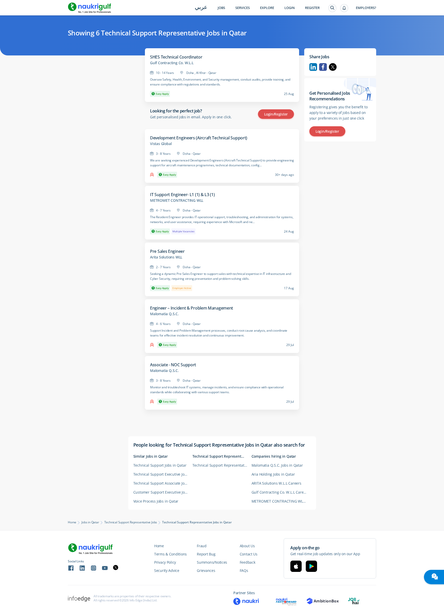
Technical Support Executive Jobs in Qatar (162, 474)
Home (72, 522)
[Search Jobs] (332, 8)
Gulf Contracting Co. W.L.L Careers (280, 492)
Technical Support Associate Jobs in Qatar (162, 483)
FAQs (244, 570)
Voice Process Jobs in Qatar (156, 501)
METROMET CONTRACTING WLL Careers (281, 501)
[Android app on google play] (311, 566)
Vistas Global (161, 143)
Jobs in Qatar (90, 522)
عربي (201, 7)
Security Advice (166, 570)
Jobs (221, 8)
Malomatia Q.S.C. (164, 314)
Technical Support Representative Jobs (130, 522)
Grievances (206, 570)
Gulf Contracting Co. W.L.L (171, 63)
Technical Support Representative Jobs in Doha (222, 465)
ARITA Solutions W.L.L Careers (276, 483)
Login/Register (276, 114)
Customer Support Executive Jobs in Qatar (162, 492)
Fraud (202, 545)
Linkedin (313, 67)
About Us (247, 545)
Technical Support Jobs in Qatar (160, 465)
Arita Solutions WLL (166, 257)
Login (289, 8)
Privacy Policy (165, 562)
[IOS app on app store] (296, 566)
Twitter (333, 67)
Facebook (323, 67)
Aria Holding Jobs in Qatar (273, 474)
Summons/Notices (212, 562)
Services (242, 8)
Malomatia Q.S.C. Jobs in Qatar (277, 465)
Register (312, 8)
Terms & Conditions (170, 554)
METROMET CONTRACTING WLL (176, 200)
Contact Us (248, 554)
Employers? (366, 8)
